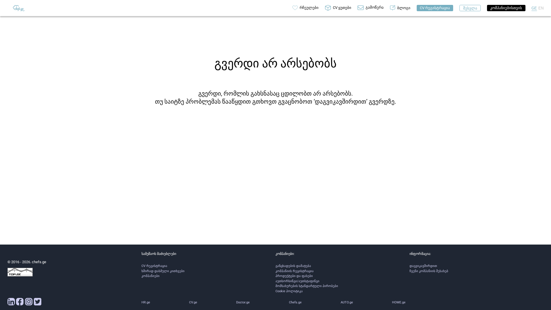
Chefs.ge (295, 302)
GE (534, 8)
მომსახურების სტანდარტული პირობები (307, 286)
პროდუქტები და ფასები (294, 276)
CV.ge (193, 302)
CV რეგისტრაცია (154, 266)
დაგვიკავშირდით (423, 266)
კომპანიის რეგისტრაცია (295, 271)
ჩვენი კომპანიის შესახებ (429, 271)
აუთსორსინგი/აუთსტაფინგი (297, 281)
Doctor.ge (243, 302)
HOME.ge (399, 302)
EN (541, 8)
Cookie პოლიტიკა (289, 291)
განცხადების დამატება (293, 266)
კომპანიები (150, 276)
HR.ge (145, 302)
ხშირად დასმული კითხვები (163, 271)
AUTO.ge (347, 302)
